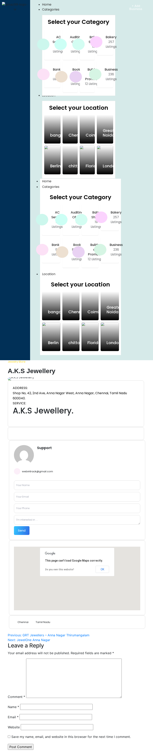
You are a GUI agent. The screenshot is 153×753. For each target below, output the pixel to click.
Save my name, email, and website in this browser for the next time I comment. (71, 737)
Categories (50, 186)
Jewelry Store (17, 361)
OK (102, 569)
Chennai (23, 622)
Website (14, 727)
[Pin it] (19, 433)
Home (46, 181)
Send (22, 530)
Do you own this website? (59, 569)
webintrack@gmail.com (37, 471)
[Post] (25, 433)
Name (13, 707)
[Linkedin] (14, 433)
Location (48, 274)
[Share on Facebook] (30, 433)
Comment (16, 697)
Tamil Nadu (43, 622)
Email (13, 717)
